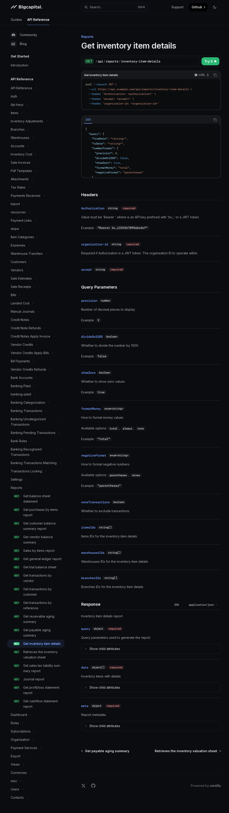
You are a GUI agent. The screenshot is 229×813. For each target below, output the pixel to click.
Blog (23, 44)
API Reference (38, 19)
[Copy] (196, 61)
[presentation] (151, 150)
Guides (16, 19)
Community (28, 35)
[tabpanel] (151, 150)
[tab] (88, 119)
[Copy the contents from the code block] (215, 75)
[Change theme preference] (214, 7)
